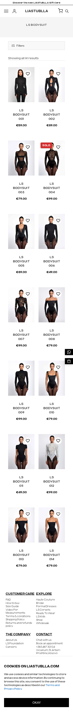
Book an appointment (49, 643)
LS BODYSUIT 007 (21, 335)
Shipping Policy (15, 619)
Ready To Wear (45, 613)
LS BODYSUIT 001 (21, 114)
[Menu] (6, 11)
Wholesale (42, 623)
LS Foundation (15, 643)
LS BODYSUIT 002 (51, 114)
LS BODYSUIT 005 (21, 261)
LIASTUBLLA (36, 11)
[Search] (67, 11)
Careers (11, 647)
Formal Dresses (46, 606)
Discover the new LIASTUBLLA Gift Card (36, 3)
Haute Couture (45, 599)
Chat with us (44, 640)
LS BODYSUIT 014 (51, 555)
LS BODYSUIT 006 (51, 261)
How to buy (12, 603)
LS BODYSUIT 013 (21, 555)
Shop (39, 620)
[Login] (14, 11)
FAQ (8, 599)
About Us (11, 640)
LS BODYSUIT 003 (21, 188)
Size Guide (12, 606)
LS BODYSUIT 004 (51, 188)
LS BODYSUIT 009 (21, 408)
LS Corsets (43, 610)
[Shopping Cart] (60, 11)
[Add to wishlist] (27, 73)
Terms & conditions (18, 616)
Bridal (39, 603)
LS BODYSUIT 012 (51, 481)
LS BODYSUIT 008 (51, 335)
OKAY (36, 702)
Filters (20, 45)
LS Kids (40, 616)
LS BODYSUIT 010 (51, 408)
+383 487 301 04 (45, 647)
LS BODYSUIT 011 (21, 481)
